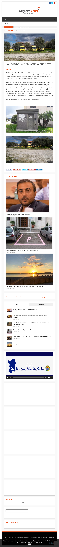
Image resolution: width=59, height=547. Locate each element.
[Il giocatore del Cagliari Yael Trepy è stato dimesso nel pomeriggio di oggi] (9, 337)
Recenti (18, 304)
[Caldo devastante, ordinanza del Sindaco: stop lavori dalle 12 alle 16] (29, 269)
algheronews (19, 66)
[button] (29, 366)
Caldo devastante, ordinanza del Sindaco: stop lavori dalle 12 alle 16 (24, 286)
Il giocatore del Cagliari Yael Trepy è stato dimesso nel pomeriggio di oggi (32, 336)
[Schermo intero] (51, 377)
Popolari (41, 304)
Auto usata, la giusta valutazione (45, 297)
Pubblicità (6, 2)
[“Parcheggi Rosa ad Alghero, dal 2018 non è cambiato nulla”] (29, 232)
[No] (57, 543)
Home (5, 30)
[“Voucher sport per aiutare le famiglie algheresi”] (28, 195)
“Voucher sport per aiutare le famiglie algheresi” (19, 214)
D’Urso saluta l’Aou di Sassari (13, 297)
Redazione (12, 2)
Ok (29, 544)
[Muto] (49, 377)
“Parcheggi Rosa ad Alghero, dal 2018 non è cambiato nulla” (30, 27)
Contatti (16, 2)
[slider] (28, 377)
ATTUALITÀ (10, 30)
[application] (29, 365)
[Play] (7, 377)
